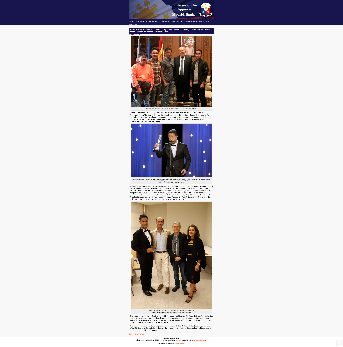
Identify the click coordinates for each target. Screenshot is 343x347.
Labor (173, 21)
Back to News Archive (136, 334)
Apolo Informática (180, 343)
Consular (164, 21)
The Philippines (140, 21)
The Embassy (153, 21)
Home (132, 21)
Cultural (179, 21)
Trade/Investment (191, 21)
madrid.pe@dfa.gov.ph (199, 340)
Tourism (201, 21)
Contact (209, 21)
